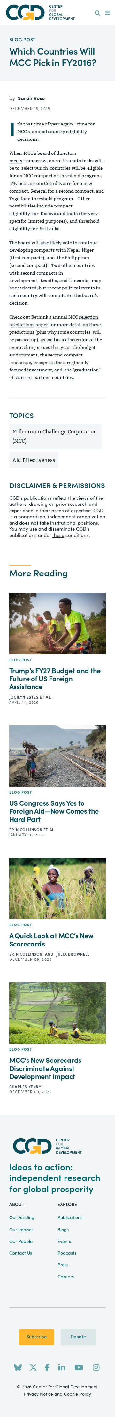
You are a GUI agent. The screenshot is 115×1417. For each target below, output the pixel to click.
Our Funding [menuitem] (21, 1217)
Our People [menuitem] (21, 1241)
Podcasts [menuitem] (66, 1253)
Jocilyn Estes (24, 697)
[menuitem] (97, 13)
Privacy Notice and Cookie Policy (57, 1394)
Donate (78, 1336)
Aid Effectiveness (33, 460)
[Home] (57, 12)
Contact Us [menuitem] (20, 1253)
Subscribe (37, 1336)
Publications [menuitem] (69, 1217)
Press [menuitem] (62, 1265)
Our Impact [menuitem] (21, 1229)
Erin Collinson (26, 830)
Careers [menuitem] (65, 1276)
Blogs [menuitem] (63, 1229)
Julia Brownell (72, 954)
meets (15, 161)
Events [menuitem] (64, 1241)
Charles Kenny (25, 1087)
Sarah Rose (31, 98)
